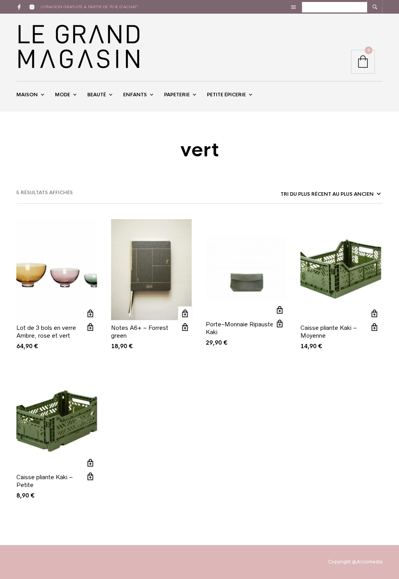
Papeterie (177, 95)
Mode (62, 95)
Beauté (96, 95)
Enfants (135, 95)
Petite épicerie (226, 95)
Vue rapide (90, 327)
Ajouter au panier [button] (90, 313)
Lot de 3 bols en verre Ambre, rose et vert (46, 331)
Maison (27, 95)
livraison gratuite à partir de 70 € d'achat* (90, 6)
